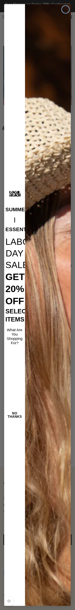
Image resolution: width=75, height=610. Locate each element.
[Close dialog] (65, 9)
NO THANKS (15, 415)
